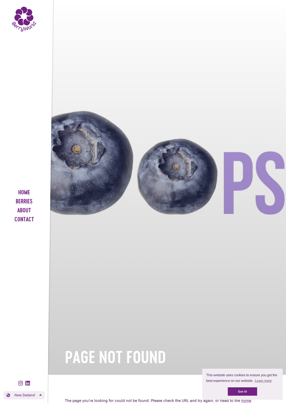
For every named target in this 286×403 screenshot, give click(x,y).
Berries (24, 202)
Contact (24, 220)
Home (24, 193)
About (24, 211)
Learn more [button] (263, 381)
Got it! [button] (242, 391)
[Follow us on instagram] (21, 383)
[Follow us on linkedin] (27, 383)
